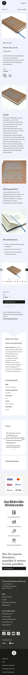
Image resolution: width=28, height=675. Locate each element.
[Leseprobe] (5, 76)
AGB (3, 662)
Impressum (5, 659)
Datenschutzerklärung (8, 665)
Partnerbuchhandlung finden (10, 319)
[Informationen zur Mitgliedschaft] (9, 70)
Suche (3, 9)
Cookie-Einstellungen (8, 672)
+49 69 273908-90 (7, 584)
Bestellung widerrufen (8, 669)
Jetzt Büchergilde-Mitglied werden (14, 503)
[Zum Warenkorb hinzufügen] (10, 75)
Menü (22, 3)
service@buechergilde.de (9, 586)
